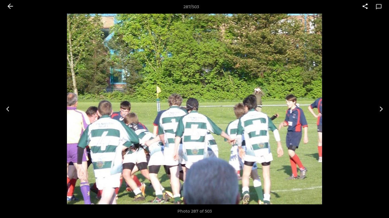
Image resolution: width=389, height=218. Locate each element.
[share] (365, 7)
